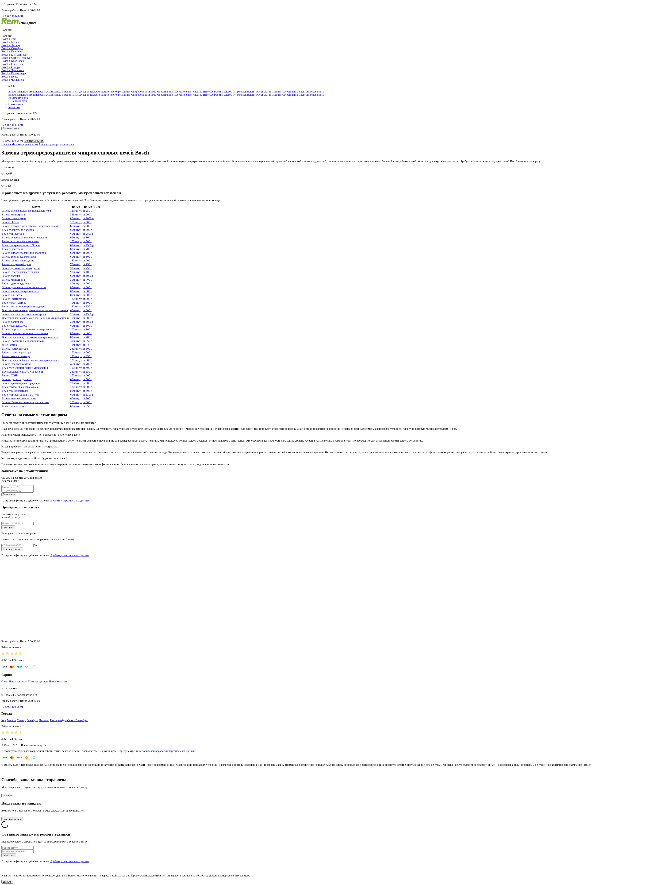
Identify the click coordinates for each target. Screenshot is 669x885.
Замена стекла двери (14, 218)
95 (75, 237)
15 (75, 344)
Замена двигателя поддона (18, 260)
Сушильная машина (269, 91)
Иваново (44, 720)
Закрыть (7, 881)
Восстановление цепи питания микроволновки (30, 337)
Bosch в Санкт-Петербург (16, 57)
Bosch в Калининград (14, 73)
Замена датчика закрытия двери (21, 268)
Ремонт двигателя (12, 249)
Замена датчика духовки (17, 379)
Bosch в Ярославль (12, 70)
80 (75, 218)
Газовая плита (70, 91)
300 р (87, 398)
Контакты (14, 107)
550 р (87, 371)
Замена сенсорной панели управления (24, 237)
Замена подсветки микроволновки (23, 340)
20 (75, 321)
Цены (52, 681)
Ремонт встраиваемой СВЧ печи (21, 245)
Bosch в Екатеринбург (14, 54)
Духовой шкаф (88, 91)
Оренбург (32, 720)
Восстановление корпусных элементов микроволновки (35, 310)
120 (76, 210)
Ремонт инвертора (13, 233)
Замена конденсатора (15, 348)
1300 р (88, 394)
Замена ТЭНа (10, 222)
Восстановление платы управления (23, 371)
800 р (87, 237)
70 (75, 264)
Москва (11, 720)
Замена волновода (13, 321)
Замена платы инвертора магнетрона (24, 314)
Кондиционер (105, 91)
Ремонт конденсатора (14, 325)
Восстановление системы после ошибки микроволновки (36, 317)
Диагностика (9, 344)
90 (75, 271)
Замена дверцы (11, 275)
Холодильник (290, 91)
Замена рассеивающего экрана (20, 271)
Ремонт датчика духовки (16, 283)
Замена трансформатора (16, 363)
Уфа (3, 720)
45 (75, 363)
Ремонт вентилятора (14, 302)
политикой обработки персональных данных (168, 750)
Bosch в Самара (10, 67)
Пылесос (208, 91)
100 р (87, 271)
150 (76, 222)
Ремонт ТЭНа (10, 375)
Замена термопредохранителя (56, 144)
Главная (6, 144)
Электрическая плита (311, 91)
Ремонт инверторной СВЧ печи (21, 394)
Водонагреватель (39, 91)
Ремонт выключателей (15, 390)
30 (75, 268)
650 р (87, 406)
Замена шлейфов (12, 294)
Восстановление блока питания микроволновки (30, 360)
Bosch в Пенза (9, 76)
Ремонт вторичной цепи (16, 264)
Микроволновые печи (24, 144)
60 (75, 229)
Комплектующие (18, 97)
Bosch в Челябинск (12, 79)
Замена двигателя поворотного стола (24, 287)
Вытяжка (55, 91)
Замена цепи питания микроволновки (25, 333)
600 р (87, 222)
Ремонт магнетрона (13, 406)
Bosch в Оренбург (12, 48)
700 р (87, 249)
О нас (4, 681)
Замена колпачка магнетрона (19, 398)
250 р (87, 210)
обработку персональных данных (69, 500)
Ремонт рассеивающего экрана (20, 386)
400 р (87, 291)
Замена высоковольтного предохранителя (26, 210)
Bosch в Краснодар (12, 60)
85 (75, 226)
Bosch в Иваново (11, 51)
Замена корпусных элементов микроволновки (29, 329)
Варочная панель (18, 91)
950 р (87, 264)
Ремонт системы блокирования (20, 241)
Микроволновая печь (143, 91)
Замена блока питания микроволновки (25, 402)
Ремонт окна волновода (16, 356)
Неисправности (17, 100)
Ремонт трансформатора (16, 352)
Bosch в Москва (10, 42)
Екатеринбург (58, 720)
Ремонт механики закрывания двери (23, 306)
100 (76, 329)
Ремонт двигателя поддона (18, 229)
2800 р (88, 233)
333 (76, 214)
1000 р (88, 218)
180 (76, 260)
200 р (87, 214)
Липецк (21, 720)
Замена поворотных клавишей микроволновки (30, 226)
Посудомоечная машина (188, 91)
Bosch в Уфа (8, 38)
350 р (87, 306)
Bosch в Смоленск (12, 64)
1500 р (88, 245)
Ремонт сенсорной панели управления (25, 367)
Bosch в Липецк (10, 45)
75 (75, 314)
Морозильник (165, 91)
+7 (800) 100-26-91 (12, 16)
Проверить (8, 527)
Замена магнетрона (13, 214)
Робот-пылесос (223, 91)
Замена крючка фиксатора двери (21, 383)
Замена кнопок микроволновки (20, 291)
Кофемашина (122, 91)
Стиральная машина (245, 91)
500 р (87, 226)
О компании (15, 104)
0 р (86, 344)
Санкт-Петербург (77, 720)
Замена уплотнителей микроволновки (24, 252)
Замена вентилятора (14, 298)
